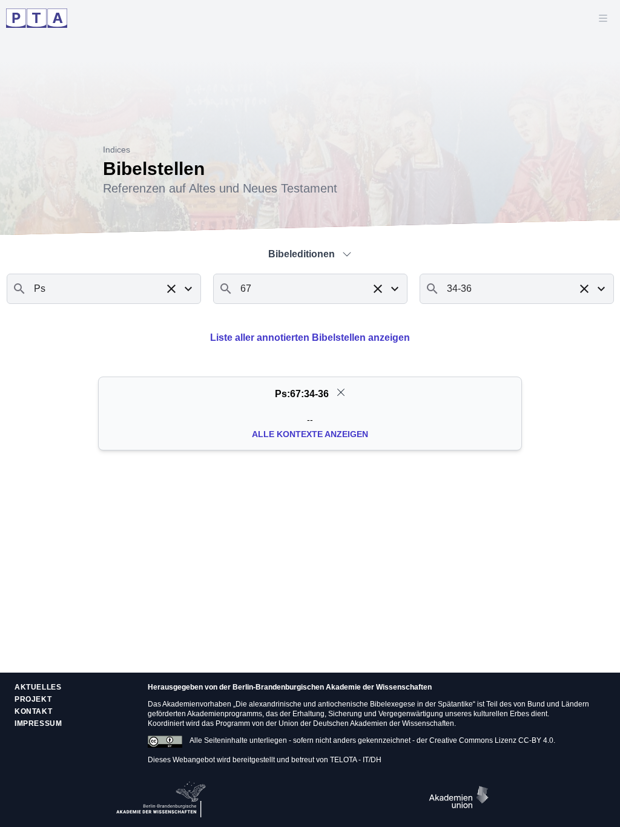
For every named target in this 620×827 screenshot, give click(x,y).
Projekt (33, 699)
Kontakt (33, 711)
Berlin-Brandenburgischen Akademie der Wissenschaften (332, 687)
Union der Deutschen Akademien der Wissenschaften (366, 723)
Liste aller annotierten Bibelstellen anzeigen (310, 337)
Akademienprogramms (224, 714)
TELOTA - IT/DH (355, 760)
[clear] (341, 392)
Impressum (38, 723)
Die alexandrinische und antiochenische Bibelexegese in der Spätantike (354, 704)
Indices (116, 149)
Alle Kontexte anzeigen (310, 434)
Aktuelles (38, 687)
